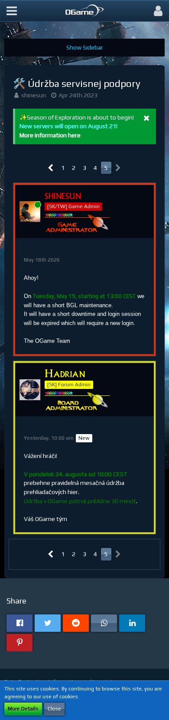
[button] (11, 11)
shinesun (33, 95)
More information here (50, 135)
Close (54, 709)
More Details (23, 709)
